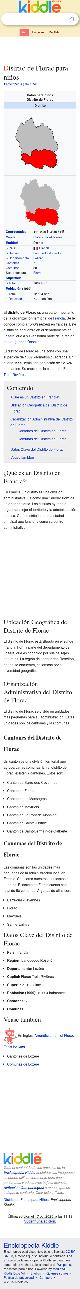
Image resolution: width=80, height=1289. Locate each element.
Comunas (12, 267)
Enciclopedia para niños (20, 83)
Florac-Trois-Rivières (47, 237)
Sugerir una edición (39, 1221)
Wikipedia (64, 1264)
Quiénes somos (57, 1273)
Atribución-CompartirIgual (24, 1187)
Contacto (46, 1277)
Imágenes (38, 32)
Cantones (12, 262)
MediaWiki (60, 1269)
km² (44, 283)
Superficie (14, 277)
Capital (11, 237)
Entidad (12, 242)
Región (14, 253)
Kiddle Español (14, 1273)
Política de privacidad (19, 1277)
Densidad (15, 298)
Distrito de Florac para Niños (26, 1199)
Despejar (63, 19)
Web (24, 32)
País (12, 247)
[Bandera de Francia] (35, 247)
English (54, 32)
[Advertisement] (40, 49)
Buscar (72, 19)
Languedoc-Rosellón (47, 253)
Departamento (19, 257)
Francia (44, 247)
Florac (37, 272)
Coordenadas (16, 231)
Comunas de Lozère (23, 1064)
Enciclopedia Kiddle (19, 1172)
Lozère (38, 257)
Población (13, 288)
